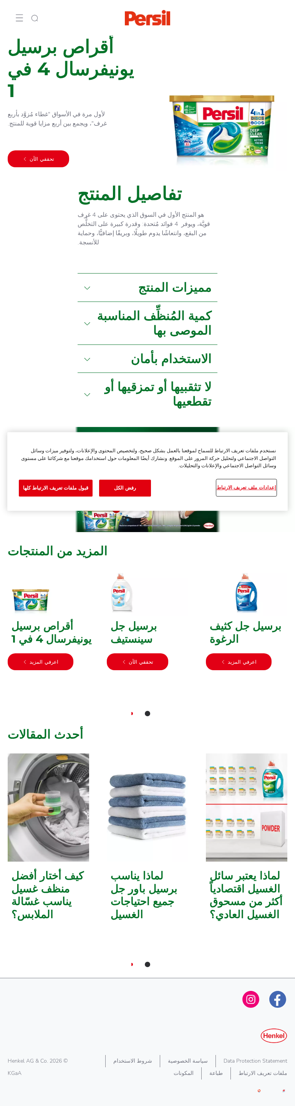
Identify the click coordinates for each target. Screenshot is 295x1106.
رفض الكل (125, 488)
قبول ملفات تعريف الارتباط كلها (55, 488)
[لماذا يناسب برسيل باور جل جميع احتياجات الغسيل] (147, 841)
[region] (147, 471)
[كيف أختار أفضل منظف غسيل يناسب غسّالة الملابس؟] (48, 841)
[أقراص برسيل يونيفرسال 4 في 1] (48, 624)
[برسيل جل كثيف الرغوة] (246, 624)
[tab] (147, 713)
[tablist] (147, 713)
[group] (147, 648)
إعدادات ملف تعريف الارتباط (246, 487)
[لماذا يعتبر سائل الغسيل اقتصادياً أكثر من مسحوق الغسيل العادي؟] (246, 841)
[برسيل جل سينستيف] (147, 624)
